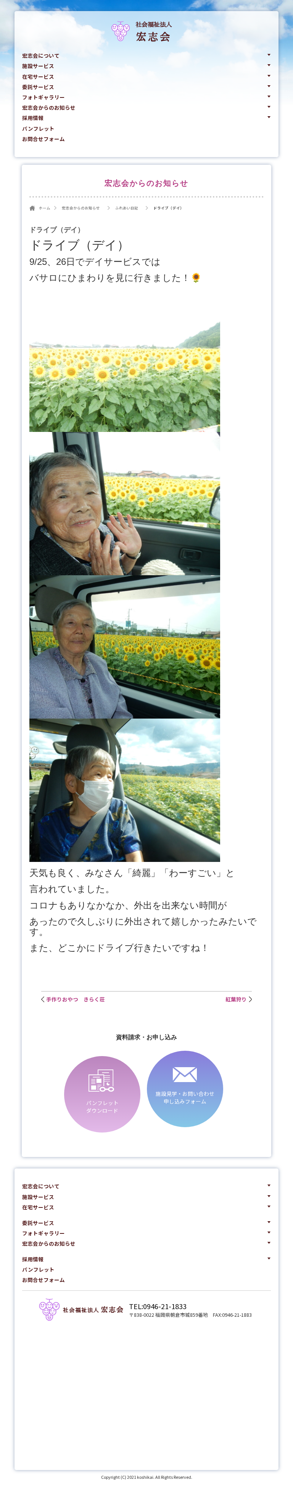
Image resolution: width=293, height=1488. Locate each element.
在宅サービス (38, 76)
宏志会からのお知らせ (49, 107)
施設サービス (38, 66)
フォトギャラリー (43, 97)
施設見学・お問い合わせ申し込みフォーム (185, 1097)
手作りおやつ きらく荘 (75, 999)
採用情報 (32, 118)
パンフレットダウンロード (102, 1106)
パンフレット (38, 128)
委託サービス (38, 87)
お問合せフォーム (43, 139)
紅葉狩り (236, 999)
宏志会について (41, 55)
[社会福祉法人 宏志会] (49, 1309)
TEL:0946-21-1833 (158, 1306)
